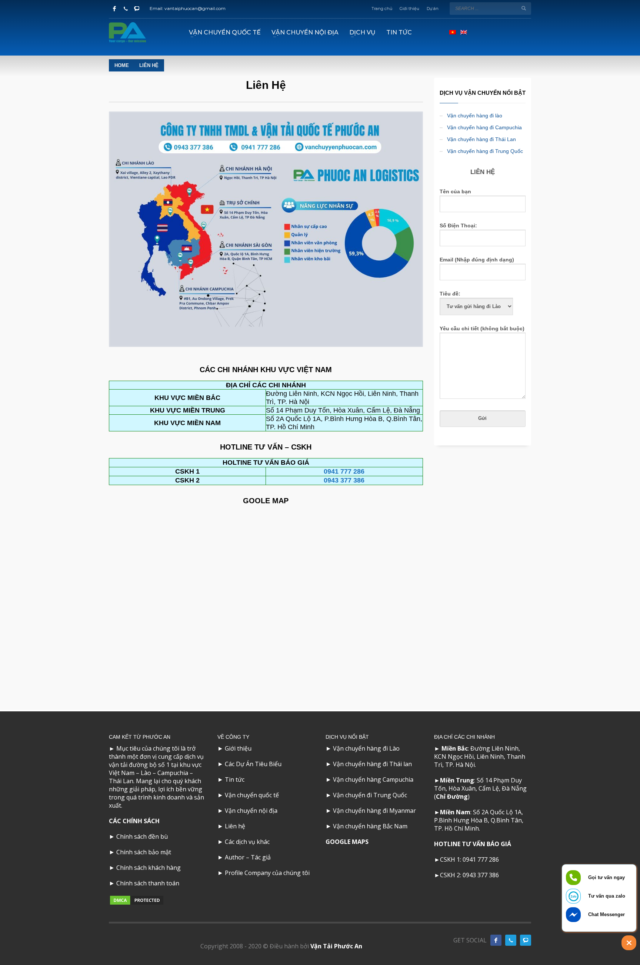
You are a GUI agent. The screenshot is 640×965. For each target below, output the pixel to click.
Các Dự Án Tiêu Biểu (253, 764)
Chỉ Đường (452, 796)
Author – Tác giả (248, 857)
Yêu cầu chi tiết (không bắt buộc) (482, 328)
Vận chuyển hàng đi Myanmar (374, 811)
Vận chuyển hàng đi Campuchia (484, 127)
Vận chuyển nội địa (251, 811)
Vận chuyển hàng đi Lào (366, 748)
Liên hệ (235, 826)
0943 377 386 (344, 480)
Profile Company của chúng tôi (267, 873)
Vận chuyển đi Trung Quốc (370, 795)
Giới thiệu (409, 8)
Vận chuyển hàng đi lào (474, 115)
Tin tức (234, 779)
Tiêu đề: (450, 294)
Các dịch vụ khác (247, 842)
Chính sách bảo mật (143, 852)
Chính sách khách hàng (148, 868)
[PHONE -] (510, 940)
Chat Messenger (606, 914)
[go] (523, 8)
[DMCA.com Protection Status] (136, 900)
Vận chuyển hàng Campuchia (373, 779)
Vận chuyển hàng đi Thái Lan (481, 139)
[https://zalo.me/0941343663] (525, 940)
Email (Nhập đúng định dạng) (477, 260)
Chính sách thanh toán (147, 883)
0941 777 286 (481, 859)
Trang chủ (381, 8)
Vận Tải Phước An (336, 946)
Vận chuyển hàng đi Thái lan (372, 764)
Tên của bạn (455, 191)
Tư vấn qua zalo (606, 896)
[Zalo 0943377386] (136, 8)
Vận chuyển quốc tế (252, 795)
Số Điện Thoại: (458, 225)
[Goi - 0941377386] (125, 8)
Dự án (433, 8)
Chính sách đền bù (142, 836)
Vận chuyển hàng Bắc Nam (370, 826)
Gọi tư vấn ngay (606, 877)
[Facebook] (114, 8)
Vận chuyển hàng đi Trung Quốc (485, 151)
